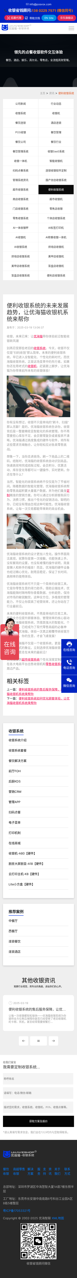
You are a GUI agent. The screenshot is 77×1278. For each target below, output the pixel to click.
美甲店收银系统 (20, 265)
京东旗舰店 (66, 17)
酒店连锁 (56, 122)
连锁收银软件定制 (56, 170)
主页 (42, 93)
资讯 (51, 93)
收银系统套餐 (18, 750)
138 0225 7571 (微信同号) (52, 11)
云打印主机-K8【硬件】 (25, 874)
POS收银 (20, 132)
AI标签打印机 (56, 227)
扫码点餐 (15, 812)
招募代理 (15, 17)
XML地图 (58, 1218)
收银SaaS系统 (56, 151)
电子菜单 (15, 822)
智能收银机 (56, 160)
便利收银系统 (66, 93)
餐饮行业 (56, 141)
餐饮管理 (56, 132)
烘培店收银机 (56, 246)
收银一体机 (20, 160)
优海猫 (38, 336)
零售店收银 (56, 208)
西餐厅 (13, 931)
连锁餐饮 (15, 941)
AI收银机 (21, 237)
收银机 (56, 113)
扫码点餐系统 (20, 170)
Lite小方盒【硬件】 (22, 884)
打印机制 (15, 833)
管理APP (14, 802)
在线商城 (15, 843)
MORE (38, 1041)
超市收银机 (56, 199)
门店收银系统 (20, 208)
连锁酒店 (15, 951)
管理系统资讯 (20, 180)
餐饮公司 (20, 141)
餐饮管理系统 (20, 151)
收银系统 (20, 113)
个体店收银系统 (56, 218)
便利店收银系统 (56, 275)
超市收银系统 (20, 189)
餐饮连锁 (20, 122)
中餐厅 (13, 921)
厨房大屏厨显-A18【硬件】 (27, 864)
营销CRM (15, 791)
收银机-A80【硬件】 (23, 853)
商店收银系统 (20, 199)
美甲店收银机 (56, 256)
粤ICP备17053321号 (16, 1210)
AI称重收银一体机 (56, 237)
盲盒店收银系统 (20, 275)
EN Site (48, 17)
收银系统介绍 (18, 740)
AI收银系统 (20, 246)
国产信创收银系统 (56, 180)
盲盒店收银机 (56, 265)
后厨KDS (15, 781)
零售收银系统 (20, 218)
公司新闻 (20, 103)
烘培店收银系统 (20, 256)
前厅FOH (15, 771)
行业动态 (56, 103)
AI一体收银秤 (20, 227)
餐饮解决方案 (18, 761)
